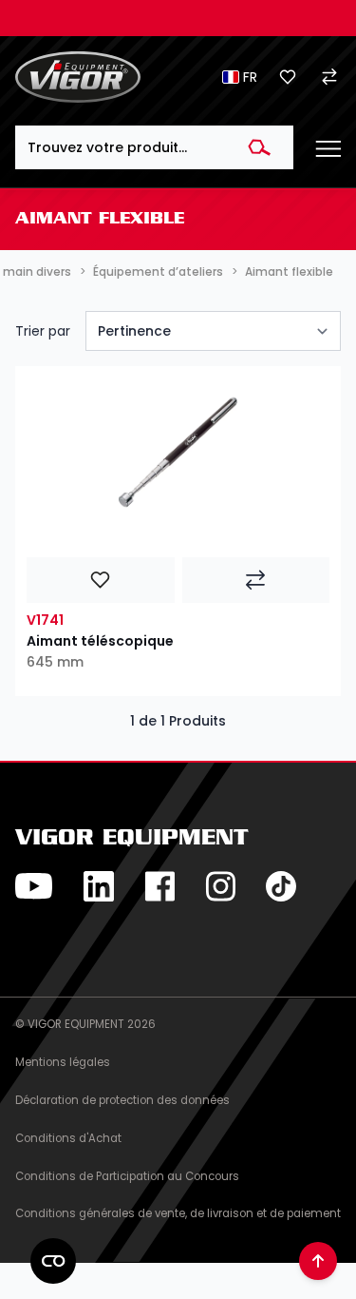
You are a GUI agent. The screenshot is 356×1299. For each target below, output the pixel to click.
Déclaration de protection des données (122, 1100)
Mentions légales (62, 1062)
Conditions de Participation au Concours (127, 1176)
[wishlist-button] (101, 580)
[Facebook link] (159, 886)
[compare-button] (256, 580)
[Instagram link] (220, 886)
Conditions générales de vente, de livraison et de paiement (178, 1213)
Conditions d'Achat (68, 1138)
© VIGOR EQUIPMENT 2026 (85, 1024)
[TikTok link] (281, 886)
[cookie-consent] (53, 1261)
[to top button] (318, 1261)
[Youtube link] (34, 886)
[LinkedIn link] (99, 886)
